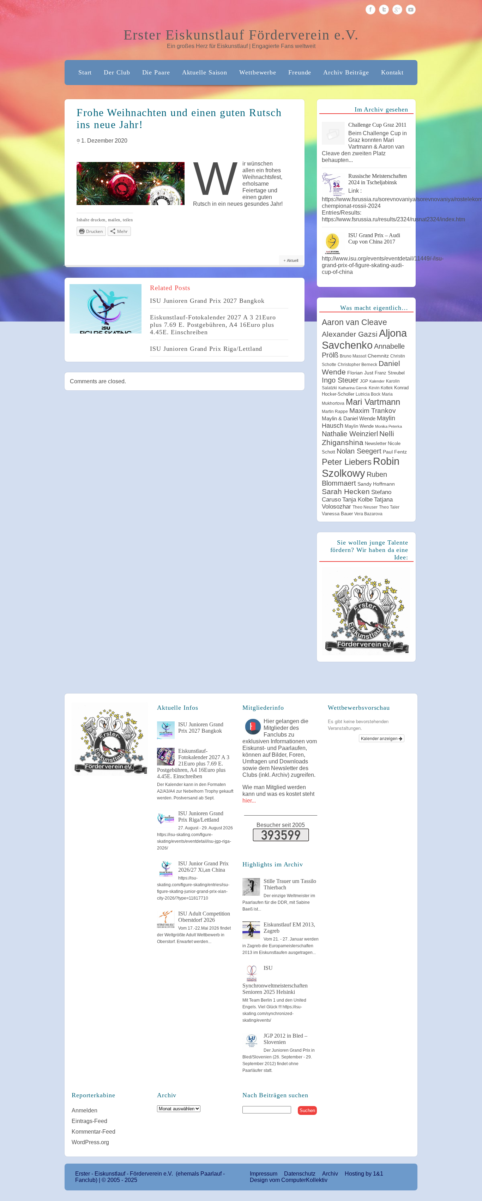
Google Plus (397, 9)
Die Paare (156, 72)
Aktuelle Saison (205, 72)
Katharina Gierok (352, 388)
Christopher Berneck (357, 364)
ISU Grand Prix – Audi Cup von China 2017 (374, 238)
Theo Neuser (365, 507)
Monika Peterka (388, 426)
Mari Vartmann (373, 402)
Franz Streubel (390, 373)
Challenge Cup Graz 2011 (377, 125)
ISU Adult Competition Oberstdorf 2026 (204, 917)
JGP (364, 381)
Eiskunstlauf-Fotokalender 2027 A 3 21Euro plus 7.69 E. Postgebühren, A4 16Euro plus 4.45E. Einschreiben (213, 325)
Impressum (263, 1174)
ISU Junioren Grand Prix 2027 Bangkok (207, 300)
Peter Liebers (347, 462)
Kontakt (392, 72)
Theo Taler (389, 507)
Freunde (299, 72)
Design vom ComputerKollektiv (288, 1180)
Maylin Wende (359, 426)
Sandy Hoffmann (376, 484)
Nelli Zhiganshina (358, 438)
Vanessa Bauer (337, 513)
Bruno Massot (353, 356)
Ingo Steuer (340, 380)
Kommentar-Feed (93, 1132)
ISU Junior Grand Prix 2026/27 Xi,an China (203, 866)
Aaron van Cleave (354, 322)
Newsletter (375, 443)
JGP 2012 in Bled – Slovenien (285, 1039)
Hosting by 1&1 (364, 1174)
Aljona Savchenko (364, 339)
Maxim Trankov (372, 410)
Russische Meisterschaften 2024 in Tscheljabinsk (377, 179)
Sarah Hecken (346, 491)
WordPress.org (90, 1142)
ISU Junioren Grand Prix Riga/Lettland (206, 348)
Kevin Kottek (381, 387)
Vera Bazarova (368, 513)
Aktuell (292, 260)
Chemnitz (378, 356)
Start (85, 72)
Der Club (117, 72)
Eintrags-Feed (89, 1121)
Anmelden (84, 1110)
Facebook (370, 9)
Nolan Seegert (359, 451)
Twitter (384, 9)
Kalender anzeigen (380, 738)
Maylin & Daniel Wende (348, 418)
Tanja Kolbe (357, 499)
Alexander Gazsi (350, 334)
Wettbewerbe (257, 72)
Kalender (377, 381)
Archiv (330, 1174)
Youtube (411, 9)
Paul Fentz (395, 452)
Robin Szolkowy (360, 467)
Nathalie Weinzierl (350, 434)
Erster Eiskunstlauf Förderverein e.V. (241, 35)
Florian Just (360, 373)
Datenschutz (299, 1174)
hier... (249, 801)
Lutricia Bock (368, 394)
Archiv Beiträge (346, 72)
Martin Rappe (335, 411)
